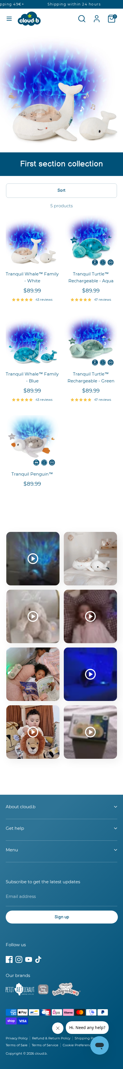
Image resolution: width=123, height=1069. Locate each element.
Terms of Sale (16, 1045)
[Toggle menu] (9, 18)
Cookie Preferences (79, 1045)
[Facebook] (9, 959)
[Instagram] (18, 959)
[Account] (96, 16)
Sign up (62, 917)
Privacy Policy (17, 1038)
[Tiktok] (38, 959)
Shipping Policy (87, 1038)
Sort (61, 190)
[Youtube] (28, 959)
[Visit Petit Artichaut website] (20, 990)
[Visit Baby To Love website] (66, 990)
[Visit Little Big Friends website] (43, 990)
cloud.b (41, 1053)
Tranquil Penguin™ (32, 474)
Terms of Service (45, 1045)
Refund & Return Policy (51, 1038)
